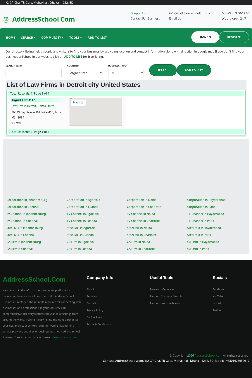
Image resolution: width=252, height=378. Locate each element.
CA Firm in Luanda (79, 249)
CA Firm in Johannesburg (23, 242)
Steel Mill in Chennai (20, 235)
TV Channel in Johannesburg (26, 214)
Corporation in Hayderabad (206, 200)
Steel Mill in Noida (139, 228)
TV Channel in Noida (141, 214)
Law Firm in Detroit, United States (32, 106)
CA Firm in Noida (138, 242)
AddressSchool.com (43, 19)
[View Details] (23, 122)
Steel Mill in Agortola (81, 228)
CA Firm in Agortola (80, 242)
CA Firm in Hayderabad (203, 242)
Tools (74, 38)
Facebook (218, 289)
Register (234, 37)
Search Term (14, 66)
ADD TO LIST (73, 57)
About (90, 289)
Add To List (97, 38)
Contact (91, 303)
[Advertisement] (126, 168)
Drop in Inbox (140, 13)
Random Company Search (166, 296)
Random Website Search (165, 303)
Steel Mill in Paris (199, 235)
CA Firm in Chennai (19, 249)
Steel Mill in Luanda (80, 235)
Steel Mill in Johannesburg (24, 228)
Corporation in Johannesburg (26, 200)
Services (92, 296)
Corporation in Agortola (83, 200)
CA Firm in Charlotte (141, 249)
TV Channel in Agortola (83, 214)
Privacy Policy (95, 310)
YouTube (218, 296)
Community (51, 38)
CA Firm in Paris (198, 249)
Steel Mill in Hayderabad (204, 228)
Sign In (205, 37)
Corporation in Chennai (22, 207)
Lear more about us (64, 337)
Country (73, 66)
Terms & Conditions (99, 324)
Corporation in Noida (141, 200)
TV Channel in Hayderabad (205, 214)
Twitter (217, 310)
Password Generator (162, 289)
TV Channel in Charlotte (143, 221)
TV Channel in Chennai (22, 221)
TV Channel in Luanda (82, 221)
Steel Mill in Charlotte (142, 235)
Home (10, 38)
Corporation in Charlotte (144, 207)
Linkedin (218, 303)
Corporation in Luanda (82, 207)
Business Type (117, 66)
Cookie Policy (95, 317)
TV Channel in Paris (200, 221)
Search (27, 38)
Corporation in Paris (201, 207)
